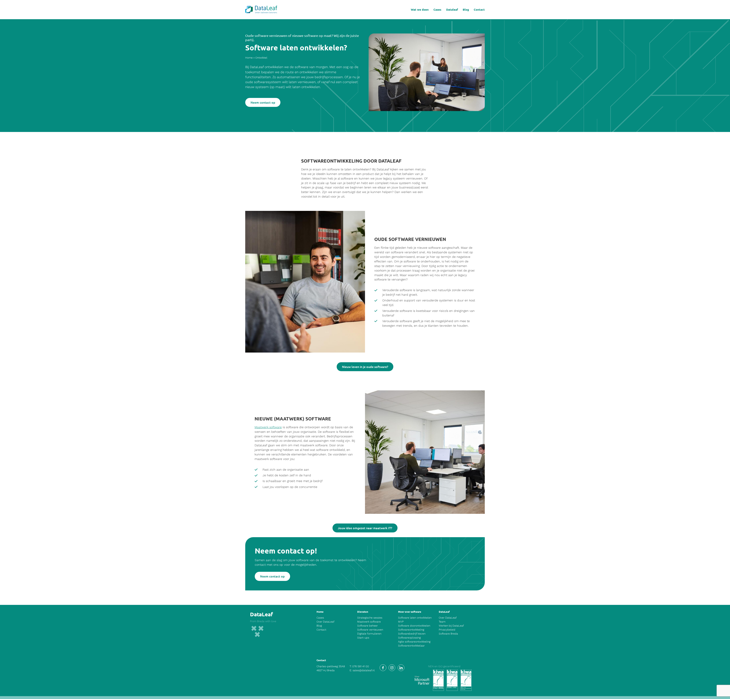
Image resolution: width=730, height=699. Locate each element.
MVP (401, 621)
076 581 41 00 (360, 666)
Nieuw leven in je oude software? (365, 367)
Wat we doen (420, 9)
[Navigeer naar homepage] (261, 9)
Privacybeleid (447, 629)
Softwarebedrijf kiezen (411, 633)
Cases (437, 9)
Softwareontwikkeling (411, 629)
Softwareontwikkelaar (411, 645)
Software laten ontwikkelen (415, 617)
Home (249, 57)
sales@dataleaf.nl (364, 670)
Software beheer (367, 625)
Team (442, 621)
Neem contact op (263, 102)
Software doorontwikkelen (414, 625)
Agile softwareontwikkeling (414, 641)
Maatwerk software (268, 427)
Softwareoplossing (409, 637)
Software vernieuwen (370, 629)
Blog (466, 9)
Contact (479, 9)
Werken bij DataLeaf (451, 625)
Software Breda (448, 633)
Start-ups (363, 637)
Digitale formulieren (369, 633)
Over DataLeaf (325, 621)
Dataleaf (452, 9)
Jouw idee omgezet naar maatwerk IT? (365, 528)
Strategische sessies (369, 617)
